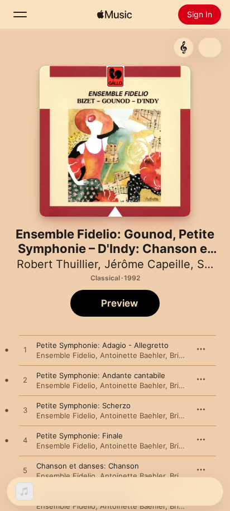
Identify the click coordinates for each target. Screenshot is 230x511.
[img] (114, 14)
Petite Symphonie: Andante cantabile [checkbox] (100, 375)
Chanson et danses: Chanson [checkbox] (87, 465)
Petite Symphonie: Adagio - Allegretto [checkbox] (102, 345)
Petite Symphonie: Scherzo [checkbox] (83, 405)
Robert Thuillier (57, 264)
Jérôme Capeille (147, 264)
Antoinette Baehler (132, 355)
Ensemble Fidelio (65, 355)
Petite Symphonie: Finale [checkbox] (79, 435)
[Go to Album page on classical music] (184, 47)
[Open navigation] (20, 14)
